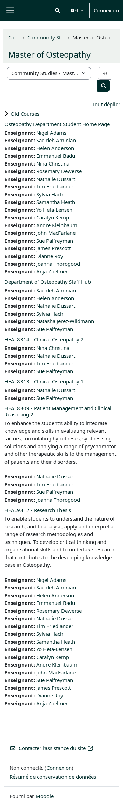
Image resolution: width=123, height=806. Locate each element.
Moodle (45, 796)
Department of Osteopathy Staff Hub (47, 281)
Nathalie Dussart (55, 178)
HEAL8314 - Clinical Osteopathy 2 (44, 339)
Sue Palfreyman (54, 240)
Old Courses (25, 113)
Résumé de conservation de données (53, 776)
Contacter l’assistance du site (52, 748)
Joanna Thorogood (58, 263)
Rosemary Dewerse (59, 171)
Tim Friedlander (54, 186)
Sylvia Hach (49, 194)
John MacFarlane (56, 232)
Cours (14, 37)
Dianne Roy (49, 256)
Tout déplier (106, 104)
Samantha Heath (55, 201)
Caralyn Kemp (52, 217)
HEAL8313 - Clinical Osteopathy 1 (44, 381)
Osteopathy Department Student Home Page (57, 124)
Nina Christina (52, 163)
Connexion (106, 10)
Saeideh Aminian (56, 140)
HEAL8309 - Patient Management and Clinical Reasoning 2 (57, 411)
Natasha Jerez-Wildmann (65, 321)
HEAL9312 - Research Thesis (37, 509)
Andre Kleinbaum (56, 225)
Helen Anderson (55, 148)
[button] (58, 10)
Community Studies (46, 37)
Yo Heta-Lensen (54, 209)
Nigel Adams (51, 132)
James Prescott (53, 248)
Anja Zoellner (52, 271)
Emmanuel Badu (55, 155)
